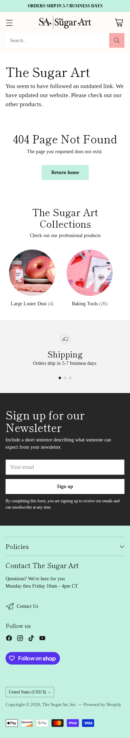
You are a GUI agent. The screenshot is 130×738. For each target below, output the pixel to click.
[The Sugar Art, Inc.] (65, 22)
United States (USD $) (27, 692)
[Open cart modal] (119, 22)
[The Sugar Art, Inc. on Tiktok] (31, 639)
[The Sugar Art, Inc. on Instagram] (20, 639)
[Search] (116, 40)
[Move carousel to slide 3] (70, 378)
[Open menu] (9, 22)
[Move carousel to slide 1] (60, 378)
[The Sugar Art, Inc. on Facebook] (9, 639)
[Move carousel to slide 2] (65, 378)
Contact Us (27, 606)
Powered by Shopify (102, 704)
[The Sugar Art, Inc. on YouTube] (42, 639)
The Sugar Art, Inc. (59, 704)
